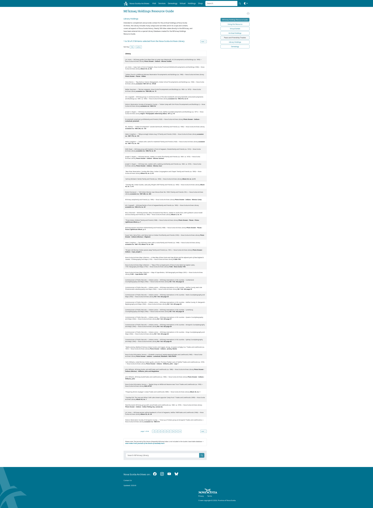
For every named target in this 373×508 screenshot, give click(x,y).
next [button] (202, 41)
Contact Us (128, 480)
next (202, 431)
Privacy (201, 496)
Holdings (192, 3)
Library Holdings (235, 42)
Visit (154, 3)
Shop (200, 3)
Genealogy (172, 3)
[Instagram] (162, 474)
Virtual (183, 3)
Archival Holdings (235, 33)
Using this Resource (235, 24)
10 (180, 431)
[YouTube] (169, 474)
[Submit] (201, 455)
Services (162, 3)
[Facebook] (155, 474)
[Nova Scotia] (207, 491)
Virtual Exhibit (235, 29)
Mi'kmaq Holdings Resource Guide (235, 20)
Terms (209, 496)
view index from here (144, 443)
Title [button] (132, 47)
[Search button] (239, 3)
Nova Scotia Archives (139, 3)
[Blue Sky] (176, 474)
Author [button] (138, 47)
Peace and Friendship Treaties (235, 38)
